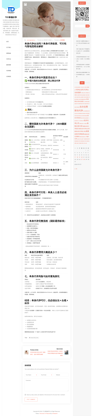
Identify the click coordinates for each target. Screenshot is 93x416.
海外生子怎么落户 (80, 138)
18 (77, 157)
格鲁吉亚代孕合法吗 (84, 128)
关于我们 (8, 47)
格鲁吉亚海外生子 (83, 136)
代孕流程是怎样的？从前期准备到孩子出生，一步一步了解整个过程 (83, 66)
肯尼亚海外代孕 (83, 141)
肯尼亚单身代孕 (87, 138)
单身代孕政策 (86, 97)
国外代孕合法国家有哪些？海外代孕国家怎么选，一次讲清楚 (83, 74)
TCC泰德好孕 (11, 17)
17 (75, 157)
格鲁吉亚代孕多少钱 (80, 131)
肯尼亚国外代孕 (77, 141)
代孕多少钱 (83, 92)
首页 (7, 41)
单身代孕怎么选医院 (80, 97)
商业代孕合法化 (79, 115)
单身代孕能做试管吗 (82, 99)
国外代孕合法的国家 (84, 118)
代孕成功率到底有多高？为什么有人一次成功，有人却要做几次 (83, 59)
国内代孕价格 (84, 115)
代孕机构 (87, 92)
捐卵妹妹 (8, 53)
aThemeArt (55, 413)
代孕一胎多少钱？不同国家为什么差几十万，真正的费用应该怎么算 (83, 51)
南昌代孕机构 (76, 107)
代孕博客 (8, 70)
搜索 (87, 26)
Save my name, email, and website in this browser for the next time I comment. (46, 394)
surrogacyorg (31, 40)
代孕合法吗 (80, 90)
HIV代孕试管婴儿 (77, 87)
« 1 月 (75, 169)
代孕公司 (82, 87)
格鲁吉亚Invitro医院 (83, 123)
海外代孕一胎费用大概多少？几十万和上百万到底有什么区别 (83, 43)
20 (82, 157)
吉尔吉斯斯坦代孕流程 (81, 113)
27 (82, 159)
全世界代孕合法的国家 (81, 95)
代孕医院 (8, 76)
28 (84, 159)
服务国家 (8, 65)
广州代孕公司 (81, 120)
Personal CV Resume (45, 413)
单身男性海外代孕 (81, 103)
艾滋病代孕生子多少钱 (83, 143)
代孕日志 (8, 59)
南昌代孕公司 (87, 103)
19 (79, 157)
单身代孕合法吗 (34, 337)
